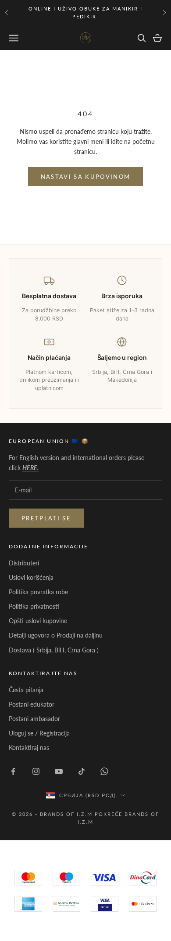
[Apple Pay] (143, 904)
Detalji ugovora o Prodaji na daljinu (56, 635)
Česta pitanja (26, 690)
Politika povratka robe (38, 592)
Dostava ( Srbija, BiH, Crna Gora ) (54, 650)
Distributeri (24, 563)
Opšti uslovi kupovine (38, 620)
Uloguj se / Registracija (39, 733)
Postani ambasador (34, 718)
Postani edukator (31, 704)
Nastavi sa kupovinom (86, 176)
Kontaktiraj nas (29, 747)
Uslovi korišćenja (31, 577)
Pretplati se (46, 518)
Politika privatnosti (34, 606)
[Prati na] (13, 771)
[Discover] (104, 904)
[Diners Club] (66, 904)
